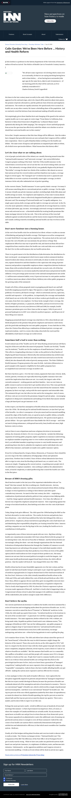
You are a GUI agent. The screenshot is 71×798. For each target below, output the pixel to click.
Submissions (59, 34)
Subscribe (50, 21)
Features (11, 34)
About (43, 34)
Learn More (24, 784)
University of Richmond (63, 2)
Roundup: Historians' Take (36, 44)
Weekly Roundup (11, 780)
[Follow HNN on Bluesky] (67, 39)
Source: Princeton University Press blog (16, 44)
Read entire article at (24, 755)
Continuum (9, 778)
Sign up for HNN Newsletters (33, 794)
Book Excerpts (27, 34)
